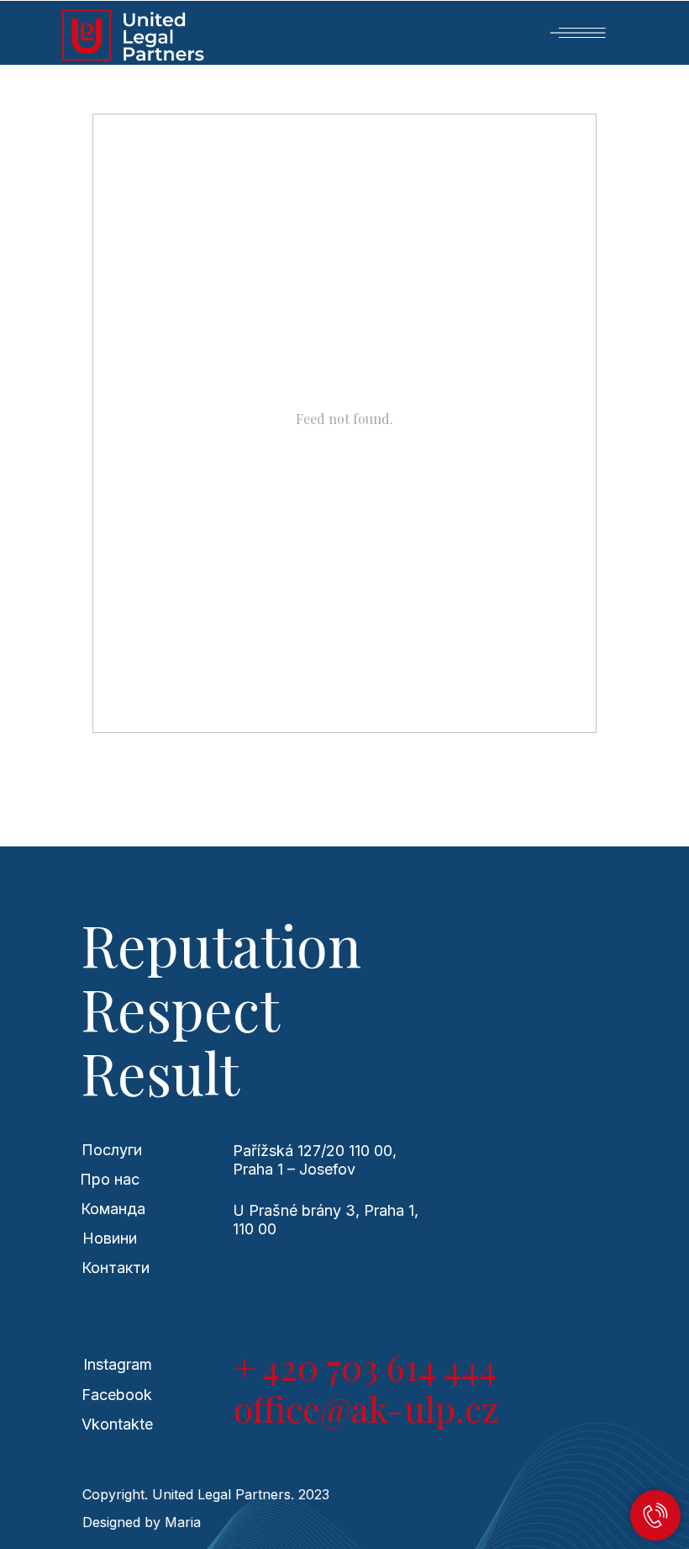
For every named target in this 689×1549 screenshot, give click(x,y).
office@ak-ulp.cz (366, 1408)
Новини (109, 1238)
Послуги (112, 1150)
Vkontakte (117, 1424)
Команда (113, 1208)
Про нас (109, 1179)
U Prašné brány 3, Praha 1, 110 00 (325, 1220)
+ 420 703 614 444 (365, 1366)
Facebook (117, 1394)
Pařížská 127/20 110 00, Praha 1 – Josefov (315, 1160)
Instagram (117, 1364)
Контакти (116, 1267)
